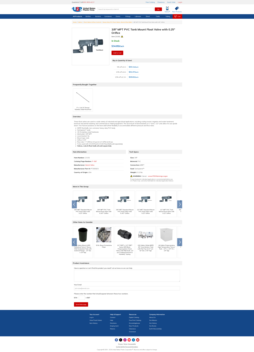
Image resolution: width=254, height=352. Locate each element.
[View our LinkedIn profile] (133, 340)
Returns (112, 329)
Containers (108, 16)
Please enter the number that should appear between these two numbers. (101, 294)
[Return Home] (83, 9)
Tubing (167, 16)
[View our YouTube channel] (129, 340)
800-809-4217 (88, 2)
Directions (113, 323)
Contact (112, 317)
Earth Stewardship (155, 329)
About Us (152, 317)
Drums (118, 16)
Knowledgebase (134, 323)
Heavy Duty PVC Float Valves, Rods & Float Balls (117, 22)
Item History (94, 323)
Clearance (161, 2)
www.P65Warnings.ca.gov (158, 176)
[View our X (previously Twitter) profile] (121, 340)
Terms (125, 344)
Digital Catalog (134, 317)
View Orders (96, 320)
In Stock (115, 41)
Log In (180, 2)
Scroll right (180, 204)
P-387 (94, 161)
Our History (153, 323)
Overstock (132, 332)
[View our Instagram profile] (125, 340)
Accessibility (132, 344)
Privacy (120, 344)
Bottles (88, 16)
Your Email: (78, 285)
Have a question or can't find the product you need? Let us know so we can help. (103, 268)
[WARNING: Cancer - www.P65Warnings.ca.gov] (122, 36)
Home (74, 22)
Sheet (148, 16)
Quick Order (171, 2)
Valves (80, 22)
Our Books (152, 326)
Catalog (150, 2)
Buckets (98, 16)
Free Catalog (135, 320)
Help (111, 320)
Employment (114, 326)
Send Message (81, 304)
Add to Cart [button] (117, 53)
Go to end (74, 204)
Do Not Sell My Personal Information (127, 347)
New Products (133, 326)
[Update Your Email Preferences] (138, 340)
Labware (138, 16)
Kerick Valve (89, 165)
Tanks (158, 16)
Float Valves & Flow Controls (92, 22)
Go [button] (158, 9)
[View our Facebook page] (116, 340)
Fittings (127, 16)
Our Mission (153, 320)
